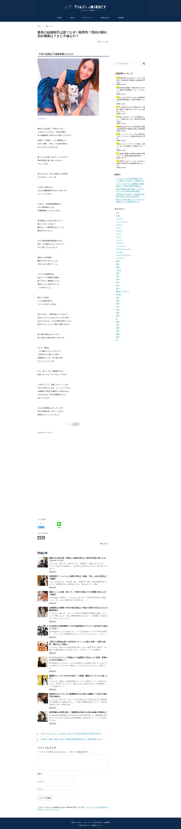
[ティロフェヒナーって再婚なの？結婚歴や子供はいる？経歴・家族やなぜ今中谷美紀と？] (42, 662)
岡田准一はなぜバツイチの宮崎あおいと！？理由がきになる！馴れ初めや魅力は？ (130, 119)
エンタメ (102, 41)
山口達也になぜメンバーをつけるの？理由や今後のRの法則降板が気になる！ (130, 163)
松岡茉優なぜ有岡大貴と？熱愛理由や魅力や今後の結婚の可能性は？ (78, 712)
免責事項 (121, 18)
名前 (40, 774)
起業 (117, 331)
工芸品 (118, 270)
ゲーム (118, 228)
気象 (117, 303)
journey (105, 543)
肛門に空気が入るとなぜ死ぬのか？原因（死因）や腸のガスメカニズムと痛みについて (130, 109)
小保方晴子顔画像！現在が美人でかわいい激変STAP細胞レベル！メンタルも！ (130, 90)
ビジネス (119, 243)
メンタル (119, 252)
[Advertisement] (55, 449)
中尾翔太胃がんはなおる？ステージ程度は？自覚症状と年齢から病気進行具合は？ (130, 80)
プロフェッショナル (123, 249)
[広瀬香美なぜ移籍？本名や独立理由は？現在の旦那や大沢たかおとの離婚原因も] (42, 612)
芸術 (117, 316)
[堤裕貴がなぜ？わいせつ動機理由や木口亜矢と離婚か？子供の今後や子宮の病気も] (42, 698)
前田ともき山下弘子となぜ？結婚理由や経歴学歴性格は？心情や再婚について (130, 100)
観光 (117, 322)
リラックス (120, 258)
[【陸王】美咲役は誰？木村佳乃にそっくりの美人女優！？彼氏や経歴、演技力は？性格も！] (42, 646)
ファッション (121, 246)
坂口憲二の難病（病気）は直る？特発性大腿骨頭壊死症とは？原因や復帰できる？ (72, 739)
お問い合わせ (104, 18)
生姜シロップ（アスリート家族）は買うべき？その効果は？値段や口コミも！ (130, 146)
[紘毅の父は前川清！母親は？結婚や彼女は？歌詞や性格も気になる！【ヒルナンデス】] (42, 562)
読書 (117, 328)
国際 (117, 267)
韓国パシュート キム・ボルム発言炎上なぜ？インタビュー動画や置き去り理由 (130, 136)
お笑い (118, 216)
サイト (40, 789)
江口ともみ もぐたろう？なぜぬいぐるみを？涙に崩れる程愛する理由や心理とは (71, 733)
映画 (117, 285)
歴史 (117, 300)
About (72, 18)
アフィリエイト (122, 222)
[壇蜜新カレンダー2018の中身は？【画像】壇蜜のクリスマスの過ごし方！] (42, 680)
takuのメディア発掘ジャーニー (90, 3)
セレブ (118, 234)
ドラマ (118, 237)
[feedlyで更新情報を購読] (39, 537)
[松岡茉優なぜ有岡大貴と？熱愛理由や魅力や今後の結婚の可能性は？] (42, 716)
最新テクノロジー (122, 291)
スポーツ (119, 231)
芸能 (107, 41)
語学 (117, 325)
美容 (117, 310)
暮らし (118, 288)
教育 (117, 273)
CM (117, 213)
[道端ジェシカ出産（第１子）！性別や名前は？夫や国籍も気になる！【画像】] (42, 596)
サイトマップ (87, 18)
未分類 (118, 294)
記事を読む (52, 571)
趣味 (117, 334)
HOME (59, 18)
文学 (117, 276)
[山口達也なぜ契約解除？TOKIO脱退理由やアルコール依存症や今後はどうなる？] (42, 630)
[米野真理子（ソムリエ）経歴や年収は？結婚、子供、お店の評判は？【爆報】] (42, 580)
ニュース (119, 240)
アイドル (119, 219)
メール (41, 781)
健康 (117, 261)
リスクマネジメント (123, 255)
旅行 (117, 282)
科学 (117, 307)
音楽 (117, 337)
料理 (117, 279)
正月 (117, 297)
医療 (117, 264)
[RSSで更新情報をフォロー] (43, 537)
